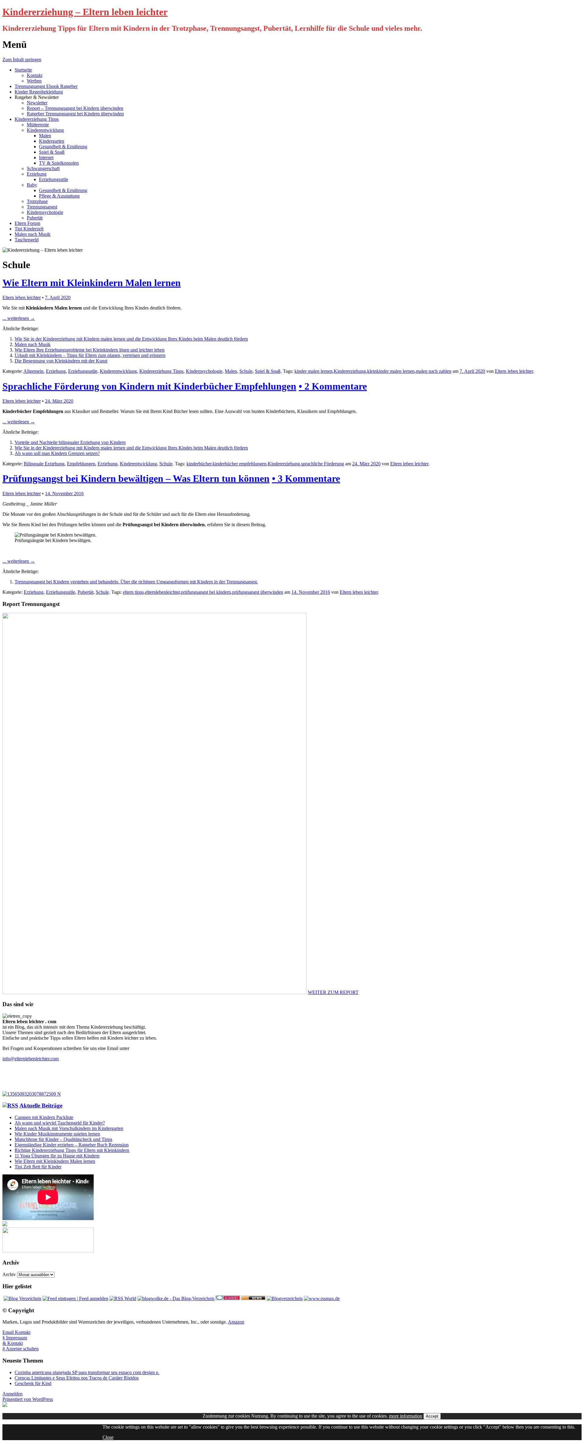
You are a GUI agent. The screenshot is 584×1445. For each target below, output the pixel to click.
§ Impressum (14, 1337)
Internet (46, 157)
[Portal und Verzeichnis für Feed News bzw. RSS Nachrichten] (253, 1298)
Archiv (9, 1274)
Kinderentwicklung (45, 130)
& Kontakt (12, 1343)
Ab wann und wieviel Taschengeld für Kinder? (60, 1122)
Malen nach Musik (32, 234)
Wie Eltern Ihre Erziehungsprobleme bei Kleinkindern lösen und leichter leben (90, 349)
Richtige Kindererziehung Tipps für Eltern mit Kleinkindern (72, 1150)
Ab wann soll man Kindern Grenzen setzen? (57, 453)
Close (108, 1437)
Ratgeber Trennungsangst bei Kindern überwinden (75, 113)
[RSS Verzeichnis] (122, 1298)
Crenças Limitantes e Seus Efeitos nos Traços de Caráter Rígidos (77, 1377)
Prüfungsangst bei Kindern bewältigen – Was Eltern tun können (135, 478)
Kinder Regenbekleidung (39, 91)
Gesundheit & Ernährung (63, 146)
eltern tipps (133, 592)
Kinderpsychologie (45, 212)
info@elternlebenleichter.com (30, 1058)
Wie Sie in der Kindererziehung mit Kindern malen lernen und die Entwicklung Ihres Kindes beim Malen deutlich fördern (131, 338)
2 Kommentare (333, 386)
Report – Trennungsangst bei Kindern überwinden (75, 108)
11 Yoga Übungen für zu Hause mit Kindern (57, 1155)
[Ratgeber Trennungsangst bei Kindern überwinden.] (31, 1094)
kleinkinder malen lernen (391, 371)
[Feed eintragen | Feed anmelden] (75, 1298)
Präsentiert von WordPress (27, 1399)
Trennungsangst (42, 206)
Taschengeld (27, 239)
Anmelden (12, 1393)
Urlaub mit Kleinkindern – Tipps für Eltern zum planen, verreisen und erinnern (90, 355)
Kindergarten (51, 141)
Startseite (23, 69)
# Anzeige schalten (20, 1348)
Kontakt (34, 75)
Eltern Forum (27, 223)
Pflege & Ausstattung (59, 195)
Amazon (236, 1321)
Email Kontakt (16, 1332)
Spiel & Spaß (51, 152)
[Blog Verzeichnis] (22, 1298)
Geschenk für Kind (33, 1383)
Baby (32, 184)
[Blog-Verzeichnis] (228, 1298)
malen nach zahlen (433, 371)
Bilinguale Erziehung (44, 463)
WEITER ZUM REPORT (333, 992)
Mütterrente (38, 124)
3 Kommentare (306, 478)
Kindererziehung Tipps (37, 119)
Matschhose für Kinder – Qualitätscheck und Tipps (63, 1139)
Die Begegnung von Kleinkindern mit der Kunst (61, 360)
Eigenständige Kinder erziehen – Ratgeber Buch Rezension (72, 1144)
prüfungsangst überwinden (257, 592)
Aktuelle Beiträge (40, 1105)
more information (405, 1416)
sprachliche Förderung (322, 463)
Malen (45, 135)
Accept (432, 1416)
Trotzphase (37, 201)
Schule (245, 371)
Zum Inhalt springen (21, 59)
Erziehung (37, 174)
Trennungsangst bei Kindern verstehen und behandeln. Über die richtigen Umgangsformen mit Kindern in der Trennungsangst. (136, 581)
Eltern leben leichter (21, 297)
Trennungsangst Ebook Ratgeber (46, 86)
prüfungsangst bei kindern (206, 592)
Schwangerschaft (43, 168)
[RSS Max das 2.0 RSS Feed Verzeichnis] (322, 1298)
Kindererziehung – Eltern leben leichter (85, 11)
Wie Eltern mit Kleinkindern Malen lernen (91, 282)
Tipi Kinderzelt (29, 228)
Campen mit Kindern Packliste (44, 1117)
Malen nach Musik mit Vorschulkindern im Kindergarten (69, 1128)
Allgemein (33, 371)
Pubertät (35, 217)
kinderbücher (198, 463)
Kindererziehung (350, 371)
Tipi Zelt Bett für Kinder (38, 1166)
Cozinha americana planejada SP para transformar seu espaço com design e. (87, 1372)
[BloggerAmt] (285, 1298)
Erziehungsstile (53, 179)
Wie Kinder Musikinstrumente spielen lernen (57, 1133)
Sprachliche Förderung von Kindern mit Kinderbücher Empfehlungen (149, 386)
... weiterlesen (18, 318)
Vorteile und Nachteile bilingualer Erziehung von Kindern (70, 442)
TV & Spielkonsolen (59, 163)
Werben (34, 80)
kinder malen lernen (313, 371)
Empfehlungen (81, 463)
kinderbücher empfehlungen (239, 463)
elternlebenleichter (162, 592)
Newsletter (37, 102)
